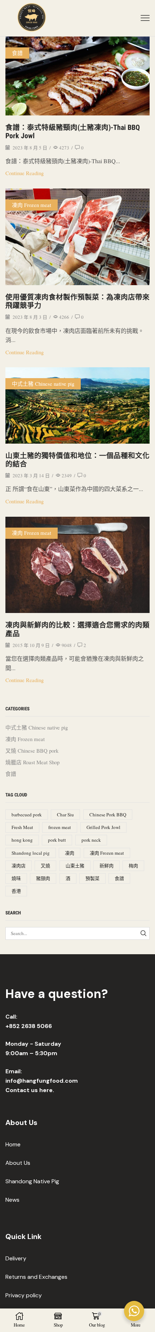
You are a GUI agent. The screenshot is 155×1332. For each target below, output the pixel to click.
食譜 (17, 52)
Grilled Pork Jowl (103, 827)
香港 (16, 891)
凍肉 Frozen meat (31, 204)
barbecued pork (27, 814)
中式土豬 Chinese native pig (43, 383)
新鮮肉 (106, 865)
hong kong (22, 840)
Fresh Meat (22, 827)
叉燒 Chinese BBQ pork (31, 750)
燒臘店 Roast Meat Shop (32, 762)
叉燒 (45, 865)
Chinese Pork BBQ (107, 814)
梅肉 (133, 865)
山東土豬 (75, 865)
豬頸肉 (43, 878)
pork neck (91, 840)
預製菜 (92, 878)
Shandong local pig (31, 853)
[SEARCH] (143, 933)
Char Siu (65, 814)
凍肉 (69, 853)
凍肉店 (19, 865)
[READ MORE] (77, 74)
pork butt (57, 840)
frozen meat (59, 827)
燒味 (16, 878)
